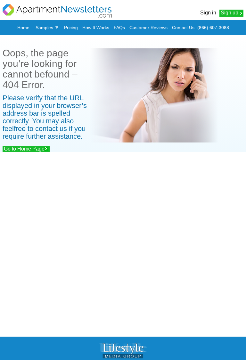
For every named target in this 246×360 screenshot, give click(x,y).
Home (23, 27)
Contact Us (183, 27)
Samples (44, 27)
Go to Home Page (24, 148)
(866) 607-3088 (213, 27)
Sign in (208, 12)
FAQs (119, 27)
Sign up (229, 12)
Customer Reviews (148, 27)
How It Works (95, 27)
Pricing (71, 27)
